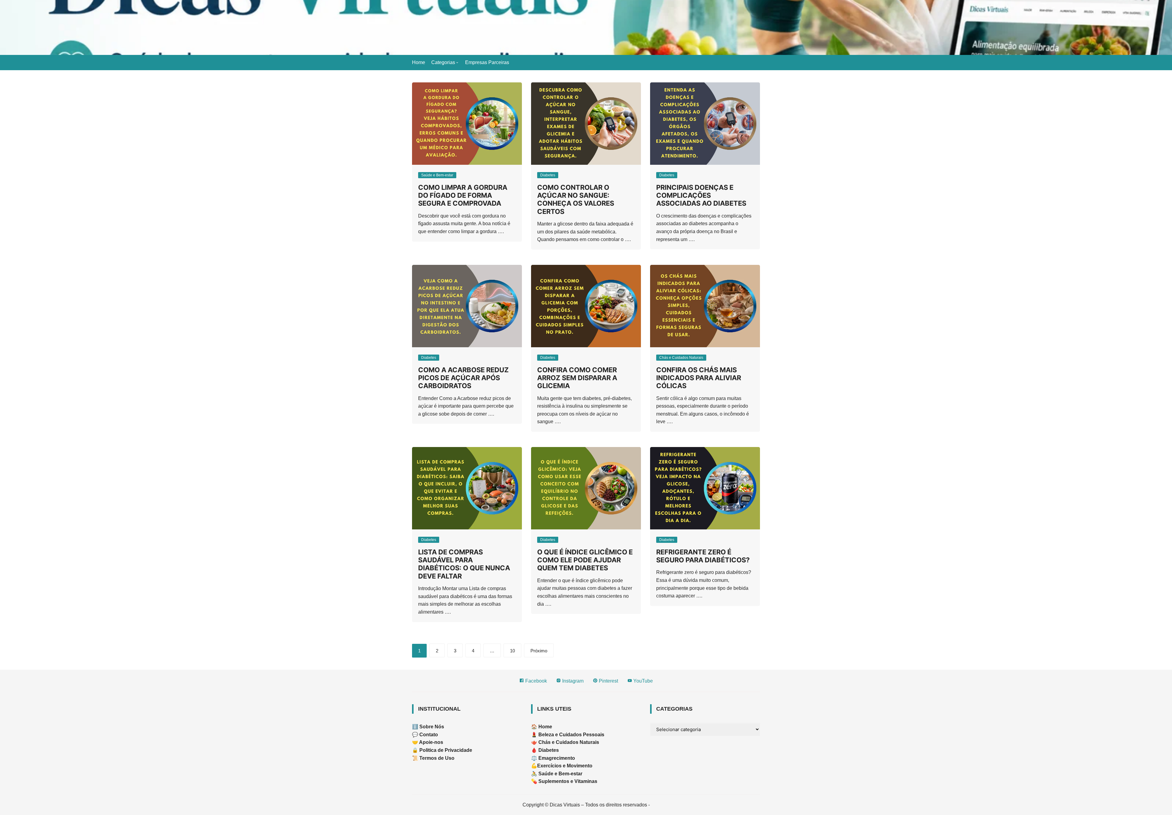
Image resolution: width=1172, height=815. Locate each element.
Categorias (443, 62)
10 (512, 650)
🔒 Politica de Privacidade (442, 750)
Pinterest (608, 680)
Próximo (538, 650)
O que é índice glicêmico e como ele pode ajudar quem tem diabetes (585, 560)
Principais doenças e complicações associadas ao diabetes (701, 195)
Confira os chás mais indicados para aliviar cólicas (698, 378)
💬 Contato (425, 734)
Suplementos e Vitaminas (567, 781)
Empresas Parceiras (487, 62)
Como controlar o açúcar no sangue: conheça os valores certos (575, 199)
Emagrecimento (556, 758)
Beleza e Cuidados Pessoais (570, 734)
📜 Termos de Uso (433, 758)
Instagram (572, 680)
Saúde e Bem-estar (437, 175)
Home (418, 62)
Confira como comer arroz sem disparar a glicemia (577, 378)
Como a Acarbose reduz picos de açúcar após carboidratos (463, 378)
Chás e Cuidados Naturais (681, 357)
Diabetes (547, 175)
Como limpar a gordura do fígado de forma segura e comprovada (462, 195)
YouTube (642, 680)
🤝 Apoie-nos (427, 742)
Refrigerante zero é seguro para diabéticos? (703, 556)
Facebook (535, 680)
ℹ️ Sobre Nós (428, 726)
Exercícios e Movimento (564, 765)
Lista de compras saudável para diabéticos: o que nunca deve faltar (464, 564)
